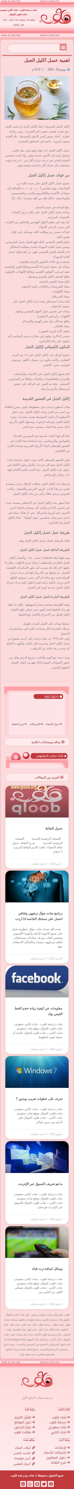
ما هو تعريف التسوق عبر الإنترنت (40, 1184)
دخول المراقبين (56, 1457)
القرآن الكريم (23, 1417)
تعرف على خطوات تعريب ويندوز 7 (39, 1098)
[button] (63, 47)
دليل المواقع (23, 1422)
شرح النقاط (59, 1462)
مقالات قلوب (23, 1432)
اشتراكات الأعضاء (55, 1453)
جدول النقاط (53, 828)
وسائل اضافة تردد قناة (47, 1268)
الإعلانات (61, 1448)
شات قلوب (59, 1417)
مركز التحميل (23, 1427)
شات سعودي (58, 1427)
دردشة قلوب (58, 1422)
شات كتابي (59, 1432)
